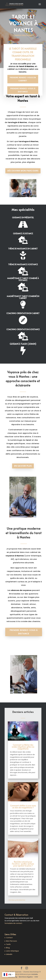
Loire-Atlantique (12, 951)
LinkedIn (9, 954)
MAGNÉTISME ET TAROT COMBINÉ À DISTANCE (23, 279)
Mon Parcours (11, 941)
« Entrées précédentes (16, 900)
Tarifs (8, 944)
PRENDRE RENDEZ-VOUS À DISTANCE (22, 90)
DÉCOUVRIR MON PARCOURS (23, 170)
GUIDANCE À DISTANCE (23, 233)
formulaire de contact (13, 923)
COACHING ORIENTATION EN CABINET (23, 313)
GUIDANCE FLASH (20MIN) (23, 343)
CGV (36, 977)
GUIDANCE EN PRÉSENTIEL (23, 217)
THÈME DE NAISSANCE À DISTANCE (23, 264)
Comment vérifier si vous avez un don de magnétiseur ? (23, 806)
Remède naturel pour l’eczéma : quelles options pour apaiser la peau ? (23, 863)
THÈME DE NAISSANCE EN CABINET (23, 248)
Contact (9, 938)
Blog (8, 948)
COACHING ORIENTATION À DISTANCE (23, 329)
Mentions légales (26, 977)
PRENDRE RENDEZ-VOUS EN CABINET (23, 79)
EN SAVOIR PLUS (23, 465)
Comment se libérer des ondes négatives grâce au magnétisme (23, 746)
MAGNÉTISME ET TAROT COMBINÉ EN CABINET (23, 297)
